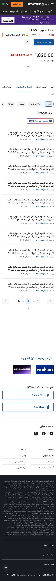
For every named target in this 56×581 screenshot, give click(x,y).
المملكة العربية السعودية (20, 12)
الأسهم (50, 12)
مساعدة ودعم (20, 461)
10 (19, 301)
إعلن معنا (22, 455)
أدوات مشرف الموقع (46, 467)
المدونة (51, 449)
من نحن (22, 449)
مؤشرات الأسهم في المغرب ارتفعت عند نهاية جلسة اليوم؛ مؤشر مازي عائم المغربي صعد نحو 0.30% (30, 134)
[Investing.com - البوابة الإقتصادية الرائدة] (38, 4)
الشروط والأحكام (48, 545)
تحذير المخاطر (49, 564)
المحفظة (50, 461)
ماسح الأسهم (39, 12)
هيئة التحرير (21, 467)
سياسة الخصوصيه (48, 554)
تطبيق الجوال (48, 455)
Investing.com (42, 139)
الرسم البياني (41, 86)
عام (52, 86)
